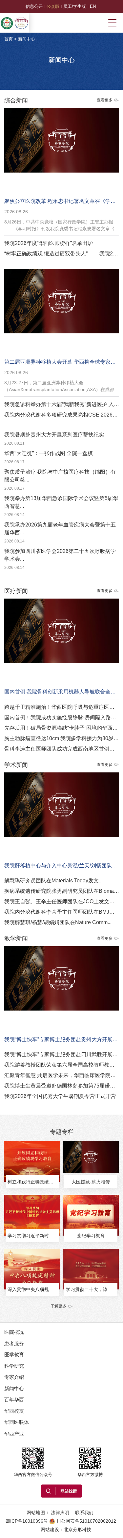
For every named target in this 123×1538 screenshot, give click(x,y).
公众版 (53, 6)
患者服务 (14, 1343)
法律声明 (60, 1512)
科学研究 (14, 1366)
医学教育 (14, 1354)
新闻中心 (26, 39)
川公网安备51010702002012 (86, 1521)
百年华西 (14, 1399)
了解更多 (58, 1306)
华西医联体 (16, 1422)
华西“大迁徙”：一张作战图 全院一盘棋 (48, 453)
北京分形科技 (77, 1529)
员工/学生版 (74, 6)
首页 (8, 39)
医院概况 (14, 1332)
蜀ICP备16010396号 (27, 1521)
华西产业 (14, 1434)
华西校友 (14, 1411)
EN (93, 6)
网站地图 (36, 1512)
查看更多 (105, 100)
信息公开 (34, 6)
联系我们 (84, 1512)
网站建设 (50, 1529)
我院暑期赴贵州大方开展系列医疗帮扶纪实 (54, 434)
